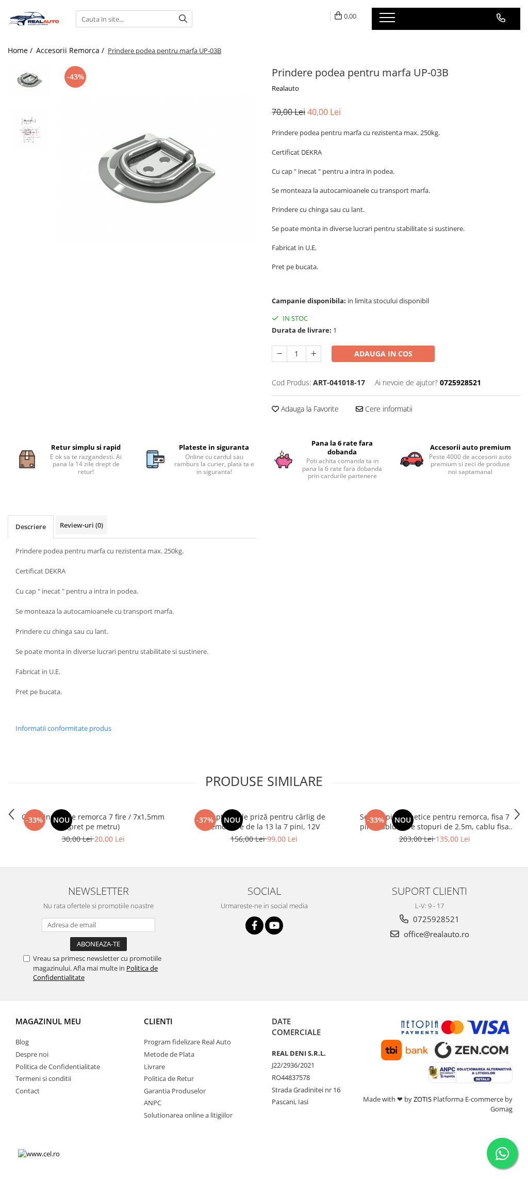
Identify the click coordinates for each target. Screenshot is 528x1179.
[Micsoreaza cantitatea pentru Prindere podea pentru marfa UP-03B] (279, 354)
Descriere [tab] (30, 526)
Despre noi (31, 1054)
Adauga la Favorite (309, 409)
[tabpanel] (156, 168)
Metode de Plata (169, 1054)
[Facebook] (254, 925)
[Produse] (389, 20)
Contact (27, 1090)
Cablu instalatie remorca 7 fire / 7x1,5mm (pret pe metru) (93, 821)
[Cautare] (183, 18)
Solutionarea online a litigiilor (188, 1115)
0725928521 (435, 919)
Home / (21, 50)
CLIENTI (158, 1021)
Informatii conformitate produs (63, 728)
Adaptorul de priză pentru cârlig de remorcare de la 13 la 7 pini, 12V (264, 821)
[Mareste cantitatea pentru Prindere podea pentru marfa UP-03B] (313, 354)
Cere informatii (387, 409)
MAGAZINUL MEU (48, 1021)
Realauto (285, 88)
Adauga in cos (383, 353)
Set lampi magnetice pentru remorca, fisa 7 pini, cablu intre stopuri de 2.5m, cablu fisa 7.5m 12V (434, 821)
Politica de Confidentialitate (57, 1066)
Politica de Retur (169, 1078)
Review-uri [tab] (81, 525)
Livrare (154, 1066)
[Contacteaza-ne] (501, 18)
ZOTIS (423, 1099)
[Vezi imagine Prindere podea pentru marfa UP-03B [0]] (29, 80)
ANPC (152, 1102)
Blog (22, 1041)
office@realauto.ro (435, 934)
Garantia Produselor (175, 1090)
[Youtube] (274, 925)
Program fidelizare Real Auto (187, 1041)
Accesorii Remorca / (71, 50)
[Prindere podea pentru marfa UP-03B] (156, 168)
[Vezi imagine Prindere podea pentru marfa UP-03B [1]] (29, 129)
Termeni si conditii (43, 1078)
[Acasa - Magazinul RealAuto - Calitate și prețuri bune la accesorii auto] (34, 19)
